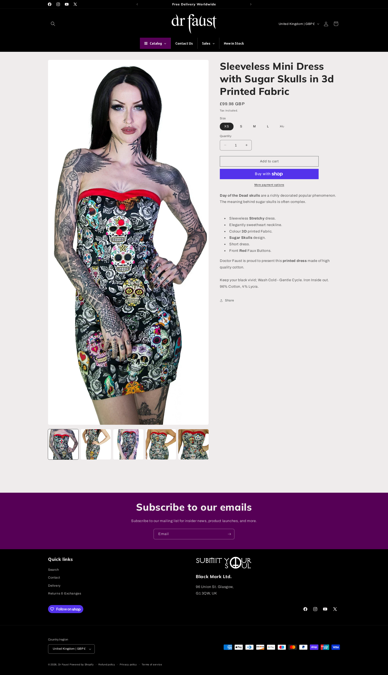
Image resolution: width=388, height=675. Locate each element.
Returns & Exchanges (64, 593)
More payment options (269, 184)
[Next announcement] (251, 4)
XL (284, 127)
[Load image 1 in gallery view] (63, 444)
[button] (53, 24)
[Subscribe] (229, 534)
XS (226, 126)
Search (53, 569)
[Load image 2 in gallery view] (96, 444)
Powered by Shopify (82, 664)
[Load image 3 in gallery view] (128, 444)
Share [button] (229, 300)
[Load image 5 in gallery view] (193, 444)
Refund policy (106, 664)
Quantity (225, 136)
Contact (54, 577)
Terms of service (152, 664)
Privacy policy (128, 664)
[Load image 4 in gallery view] (161, 444)
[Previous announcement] (137, 4)
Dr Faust (63, 664)
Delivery (54, 585)
